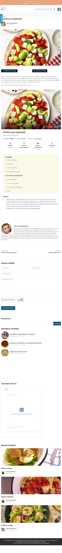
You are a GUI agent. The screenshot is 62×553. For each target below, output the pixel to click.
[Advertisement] (31, 369)
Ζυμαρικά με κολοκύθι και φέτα (18, 352)
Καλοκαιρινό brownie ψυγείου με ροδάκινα (22, 334)
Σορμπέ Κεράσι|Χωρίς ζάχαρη (9, 252)
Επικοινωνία (30, 1)
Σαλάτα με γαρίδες (7, 525)
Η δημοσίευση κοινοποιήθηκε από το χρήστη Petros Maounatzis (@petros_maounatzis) (21, 431)
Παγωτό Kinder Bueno (55, 252)
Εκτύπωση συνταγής (40, 70)
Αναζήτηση (6, 319)
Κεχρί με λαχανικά (7, 497)
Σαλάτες (3, 16)
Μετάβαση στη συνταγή (10, 70)
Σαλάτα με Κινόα (6, 468)
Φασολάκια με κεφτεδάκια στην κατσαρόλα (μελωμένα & (25, 343)
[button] (59, 9)
